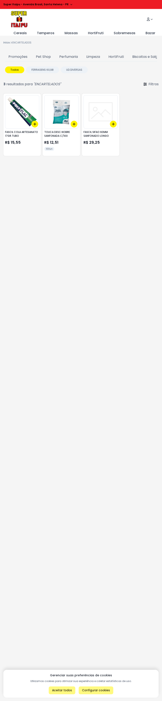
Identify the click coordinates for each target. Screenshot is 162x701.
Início (6, 42)
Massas (71, 33)
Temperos (45, 33)
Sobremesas (124, 33)
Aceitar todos (62, 690)
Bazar (150, 33)
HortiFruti (96, 33)
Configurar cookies (96, 690)
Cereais (20, 33)
